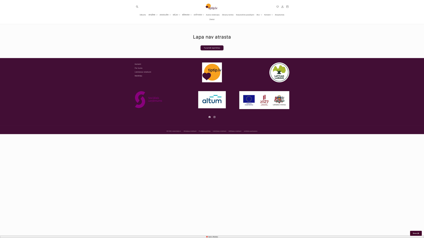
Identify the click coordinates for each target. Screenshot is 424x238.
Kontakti (138, 64)
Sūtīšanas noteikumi (235, 131)
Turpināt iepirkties (212, 48)
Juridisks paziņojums (250, 131)
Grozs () (416, 233)
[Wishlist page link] (277, 7)
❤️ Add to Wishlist (212, 237)
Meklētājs (138, 76)
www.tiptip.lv (176, 131)
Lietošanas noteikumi (143, 72)
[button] (137, 6)
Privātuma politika (205, 131)
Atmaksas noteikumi (190, 131)
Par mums (138, 68)
